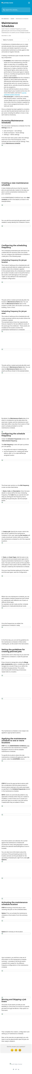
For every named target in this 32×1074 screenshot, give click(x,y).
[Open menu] (29, 3)
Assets (12, 18)
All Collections (5, 18)
